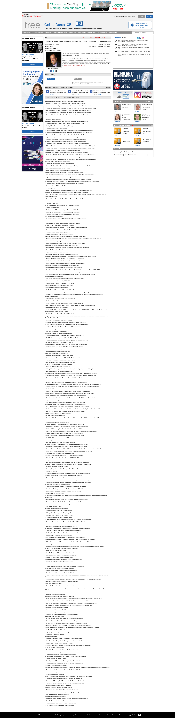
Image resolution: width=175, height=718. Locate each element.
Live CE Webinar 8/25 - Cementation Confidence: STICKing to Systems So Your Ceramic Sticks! (133, 41)
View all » (108, 87)
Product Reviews (102, 32)
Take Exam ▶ (77, 78)
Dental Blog (48, 32)
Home (115, 16)
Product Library (92, 32)
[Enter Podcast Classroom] (47, 93)
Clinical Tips (72, 32)
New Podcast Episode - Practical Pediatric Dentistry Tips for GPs (134, 51)
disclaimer (66, 65)
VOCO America (57, 50)
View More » (148, 101)
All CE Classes (26, 32)
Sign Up (149, 16)
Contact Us (127, 16)
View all (124, 37)
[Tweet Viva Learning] (138, 38)
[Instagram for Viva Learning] (143, 95)
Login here (88, 83)
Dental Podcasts (38, 32)
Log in (141, 16)
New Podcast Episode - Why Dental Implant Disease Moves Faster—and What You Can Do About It (132, 45)
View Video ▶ (51, 78)
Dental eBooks (82, 32)
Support (133, 16)
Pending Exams (113, 32)
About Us (120, 16)
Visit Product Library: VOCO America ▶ (94, 38)
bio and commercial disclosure (77, 65)
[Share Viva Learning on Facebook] (140, 38)
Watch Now (32, 64)
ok (139, 715)
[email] (56, 71)
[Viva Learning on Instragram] (143, 38)
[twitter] (53, 71)
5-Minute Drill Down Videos (60, 32)
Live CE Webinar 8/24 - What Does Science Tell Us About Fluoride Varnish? (134, 55)
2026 (95, 46)
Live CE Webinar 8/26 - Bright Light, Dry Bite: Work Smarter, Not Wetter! (133, 48)
